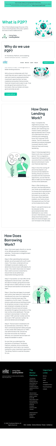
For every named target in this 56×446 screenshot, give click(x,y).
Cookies (29, 424)
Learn (31, 62)
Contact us (49, 424)
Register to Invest (48, 62)
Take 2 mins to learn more (38, 5)
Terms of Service (36, 424)
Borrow (27, 62)
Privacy (44, 424)
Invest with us (10, 94)
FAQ (25, 424)
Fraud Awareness (47, 387)
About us (45, 382)
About (36, 62)
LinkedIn (45, 389)
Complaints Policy (47, 384)
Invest (22, 62)
